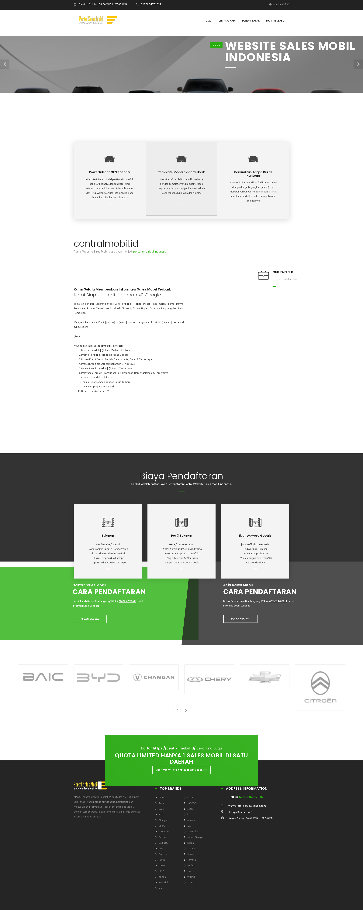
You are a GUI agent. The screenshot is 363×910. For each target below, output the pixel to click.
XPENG (191, 883)
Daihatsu (163, 843)
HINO (161, 871)
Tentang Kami (226, 21)
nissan (190, 843)
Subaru (191, 849)
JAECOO (192, 803)
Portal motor (289, 279)
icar (161, 888)
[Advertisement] (181, 119)
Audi (161, 803)
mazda (191, 820)
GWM (162, 866)
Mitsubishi (193, 832)
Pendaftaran (251, 21)
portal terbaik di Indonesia (150, 251)
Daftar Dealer (275, 21)
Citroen (163, 837)
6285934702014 (151, 4)
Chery (162, 826)
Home (207, 21)
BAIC (161, 809)
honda (162, 877)
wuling (191, 877)
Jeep (190, 809)
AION (161, 798)
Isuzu (190, 798)
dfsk (161, 849)
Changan (163, 820)
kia (189, 815)
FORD (162, 860)
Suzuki (191, 854)
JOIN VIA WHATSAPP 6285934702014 (180, 770)
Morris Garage (195, 837)
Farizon (163, 854)
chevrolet (164, 832)
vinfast (191, 866)
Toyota (191, 860)
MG (189, 826)
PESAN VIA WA (90, 618)
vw (189, 871)
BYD (161, 815)
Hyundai (163, 883)
